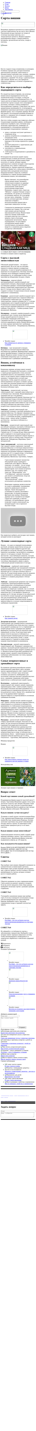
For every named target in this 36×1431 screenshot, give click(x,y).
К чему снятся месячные (13, 1080)
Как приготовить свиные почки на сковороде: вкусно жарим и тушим (17, 760)
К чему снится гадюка (12, 1066)
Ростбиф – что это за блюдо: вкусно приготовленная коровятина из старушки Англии (19, 922)
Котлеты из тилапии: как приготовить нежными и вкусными (22, 1010)
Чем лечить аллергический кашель (12, 1048)
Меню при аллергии (8, 1056)
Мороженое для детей (12, 1076)
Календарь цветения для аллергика (13, 1033)
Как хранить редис (11, 618)
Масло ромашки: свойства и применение (19, 1084)
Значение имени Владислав (18, 981)
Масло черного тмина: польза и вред (13, 1059)
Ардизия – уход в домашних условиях (14, 1052)
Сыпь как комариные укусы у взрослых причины (18, 1038)
